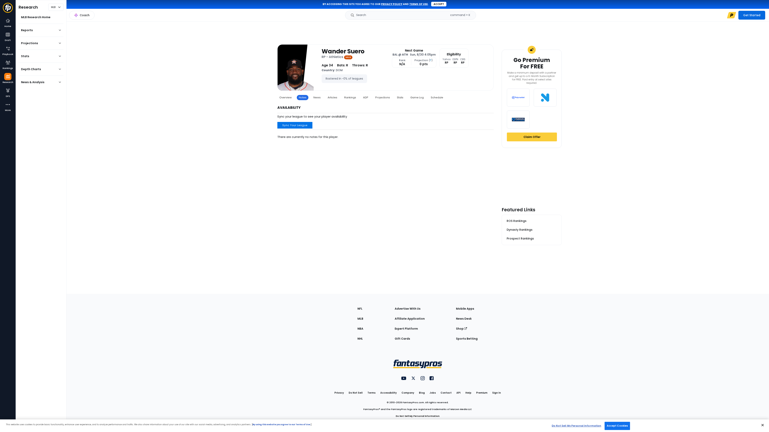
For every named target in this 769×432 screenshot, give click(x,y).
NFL (359, 309)
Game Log (417, 97)
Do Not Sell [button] (356, 392)
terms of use (418, 4)
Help (468, 392)
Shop (460, 329)
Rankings (350, 97)
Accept (439, 4)
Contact (446, 392)
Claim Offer (532, 137)
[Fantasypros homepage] (8, 10)
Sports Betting (467, 339)
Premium (481, 392)
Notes (302, 97)
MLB (360, 319)
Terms (371, 392)
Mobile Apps (465, 309)
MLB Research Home (35, 17)
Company (408, 392)
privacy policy (391, 4)
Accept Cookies (617, 425)
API (458, 392)
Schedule (437, 97)
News (317, 97)
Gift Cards (402, 339)
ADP (365, 97)
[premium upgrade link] (731, 15)
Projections (382, 97)
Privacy (339, 392)
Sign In (496, 392)
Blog (422, 392)
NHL (360, 339)
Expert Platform (406, 329)
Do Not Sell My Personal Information (418, 416)
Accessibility (388, 392)
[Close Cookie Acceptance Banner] (762, 425)
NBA (360, 329)
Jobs (433, 392)
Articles (332, 97)
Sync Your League (294, 125)
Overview (285, 97)
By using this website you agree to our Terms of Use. (282, 424)
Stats (400, 97)
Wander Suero (343, 51)
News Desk (464, 319)
